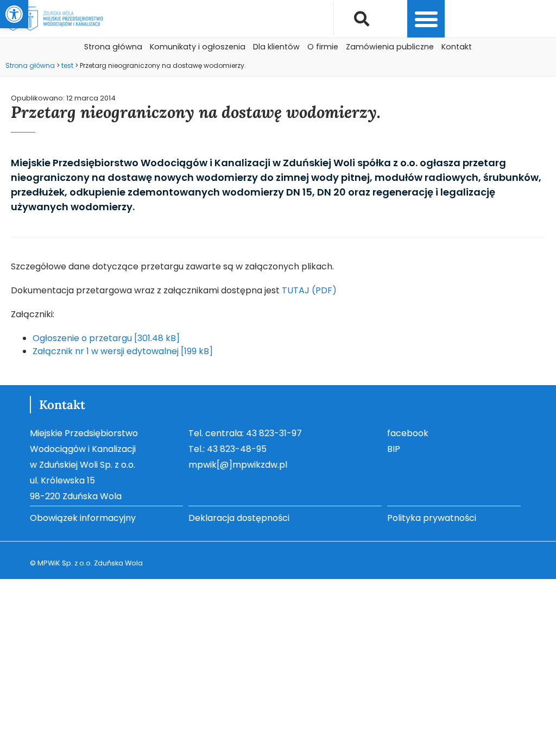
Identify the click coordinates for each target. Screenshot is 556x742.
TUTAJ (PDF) (309, 290)
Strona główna (113, 46)
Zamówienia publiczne (390, 46)
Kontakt (456, 46)
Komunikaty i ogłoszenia (197, 46)
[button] (14, 14)
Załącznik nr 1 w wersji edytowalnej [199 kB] (123, 351)
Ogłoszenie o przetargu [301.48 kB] (106, 338)
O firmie (322, 46)
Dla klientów (276, 46)
